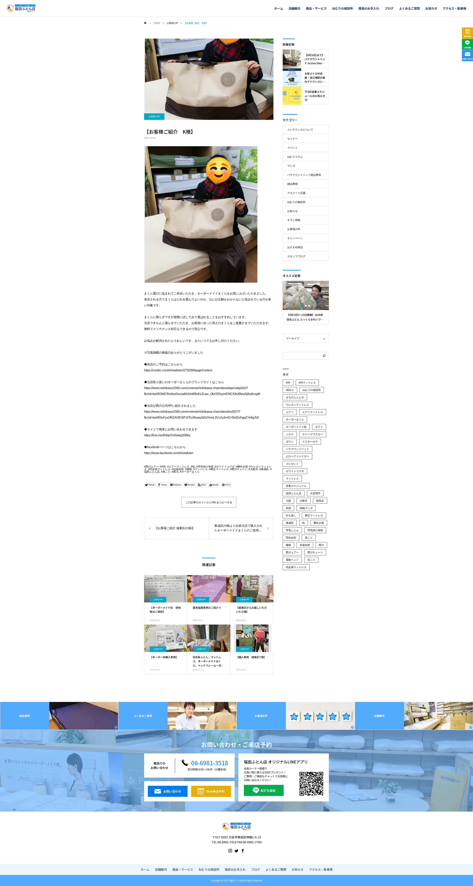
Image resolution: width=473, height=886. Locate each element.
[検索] (324, 355)
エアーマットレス (179, 466)
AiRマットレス (307, 382)
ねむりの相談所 (342, 8)
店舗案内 (294, 8)
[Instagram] (230, 850)
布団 (288, 508)
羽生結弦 (291, 537)
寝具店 (320, 500)
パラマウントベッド (297, 449)
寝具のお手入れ (368, 8)
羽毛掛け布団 (205, 466)
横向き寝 (242, 466)
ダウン (290, 441)
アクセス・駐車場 (454, 8)
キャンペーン (295, 238)
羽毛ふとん (292, 530)
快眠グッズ (306, 508)
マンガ (291, 165)
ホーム (278, 8)
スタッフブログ (296, 256)
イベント (292, 147)
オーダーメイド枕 (296, 426)
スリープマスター (312, 434)
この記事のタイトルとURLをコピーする (209, 502)
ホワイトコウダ (225, 466)
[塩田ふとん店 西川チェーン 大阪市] (21, 8)
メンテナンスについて (300, 129)
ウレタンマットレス (297, 404)
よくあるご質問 (409, 8)
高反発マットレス (160, 469)
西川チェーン (239, 469)
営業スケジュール (296, 485)
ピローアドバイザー (297, 456)
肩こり (166, 471)
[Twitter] (236, 850)
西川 (175, 471)
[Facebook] (243, 850)
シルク (290, 434)
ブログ (389, 8)
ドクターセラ (310, 441)
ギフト (319, 426)
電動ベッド (292, 559)
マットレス (201, 469)
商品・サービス (316, 8)
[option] (306, 302)
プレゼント (292, 463)
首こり (311, 559)
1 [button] (303, 306)
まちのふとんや (295, 397)
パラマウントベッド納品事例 (304, 174)
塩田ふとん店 (152, 471)
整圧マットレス (220, 469)
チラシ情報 (293, 220)
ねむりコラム (295, 156)
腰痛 (189, 469)
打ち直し (291, 515)
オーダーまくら (190, 471)
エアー (290, 412)
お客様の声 (154, 116)
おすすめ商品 (295, 247)
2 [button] (306, 306)
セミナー (292, 138)
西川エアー (152, 466)
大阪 (288, 500)
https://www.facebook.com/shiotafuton (168, 453)
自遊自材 (178, 469)
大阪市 (254, 469)
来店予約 (467, 36)
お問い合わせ (467, 58)
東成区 (265, 469)
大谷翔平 (315, 493)
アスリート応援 (296, 192)
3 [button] (309, 306)
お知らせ (431, 8)
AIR (163, 466)
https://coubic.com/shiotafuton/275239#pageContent (178, 370)
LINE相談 (467, 47)
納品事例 (292, 183)
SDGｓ (290, 389)
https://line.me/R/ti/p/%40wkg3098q (167, 435)
